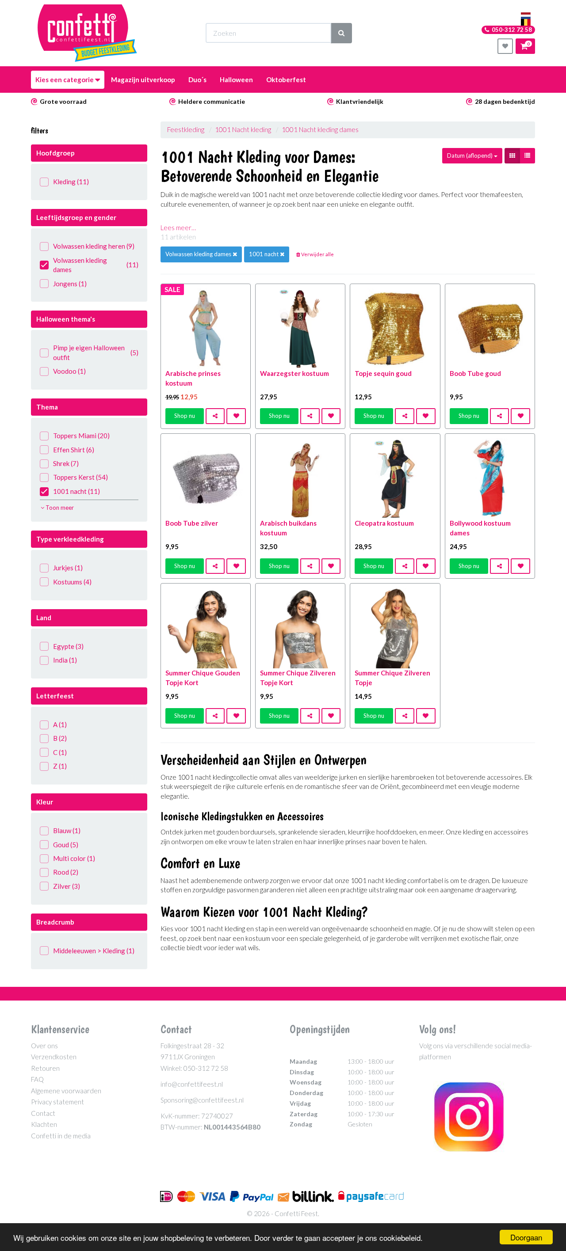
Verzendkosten (53, 1057)
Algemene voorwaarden (66, 1091)
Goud (65, 845)
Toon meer (59, 507)
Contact (43, 1113)
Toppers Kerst (80, 477)
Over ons (44, 1046)
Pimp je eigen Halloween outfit (95, 352)
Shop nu (184, 415)
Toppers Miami (81, 436)
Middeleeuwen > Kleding (93, 951)
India (65, 660)
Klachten (44, 1124)
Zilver (66, 886)
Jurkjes (68, 568)
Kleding (71, 182)
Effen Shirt (73, 450)
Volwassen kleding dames (95, 264)
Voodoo (69, 371)
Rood (65, 872)
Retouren (45, 1068)
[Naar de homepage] (87, 33)
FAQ (37, 1079)
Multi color (74, 858)
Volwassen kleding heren (93, 246)
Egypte (68, 646)
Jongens (70, 284)
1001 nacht (76, 491)
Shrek (66, 463)
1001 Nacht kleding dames (320, 129)
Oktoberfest (286, 79)
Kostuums (72, 582)
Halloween (236, 79)
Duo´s (197, 79)
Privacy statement (57, 1102)
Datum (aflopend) (470, 155)
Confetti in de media (61, 1136)
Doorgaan (526, 1237)
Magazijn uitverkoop (143, 79)
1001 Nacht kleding (243, 129)
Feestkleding (185, 129)
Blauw (66, 830)
